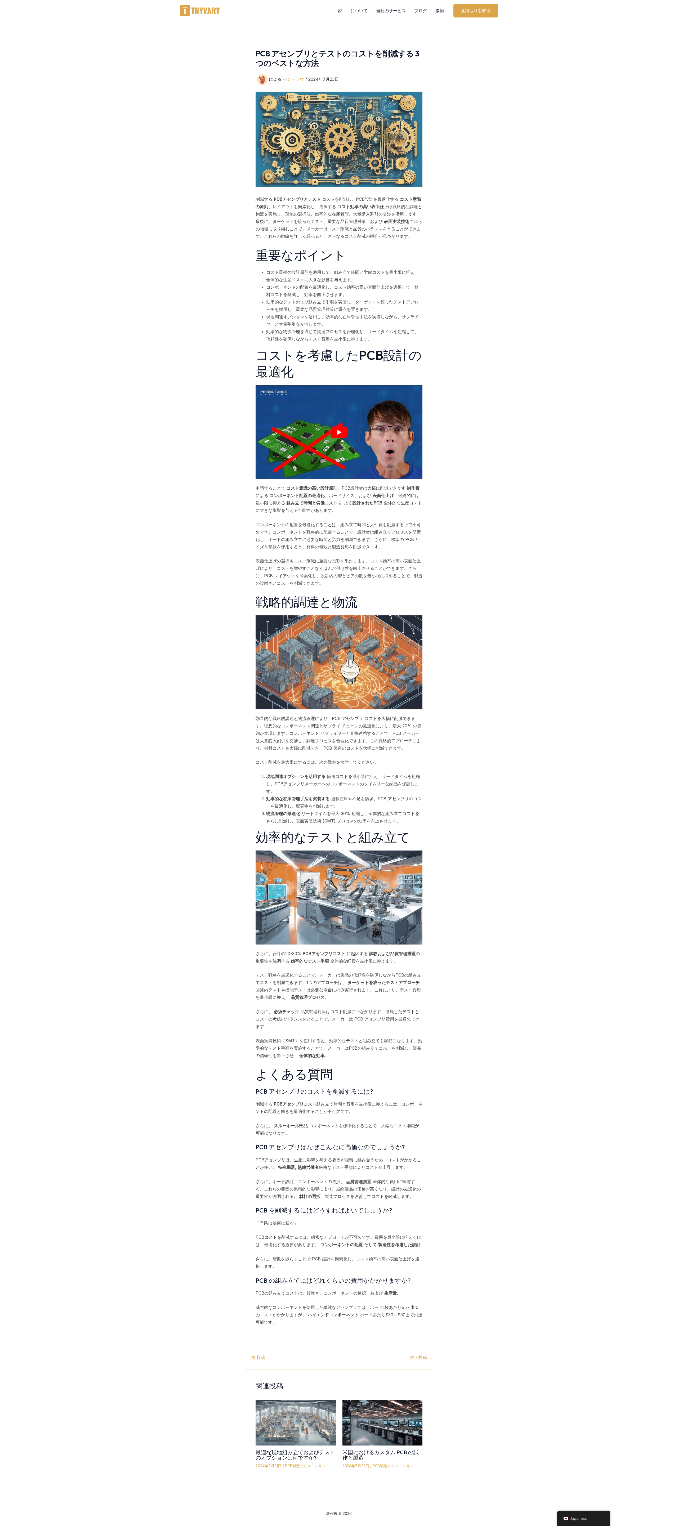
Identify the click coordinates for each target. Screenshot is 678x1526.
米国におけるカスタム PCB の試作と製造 (380, 1455)
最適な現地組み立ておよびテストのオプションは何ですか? (295, 1455)
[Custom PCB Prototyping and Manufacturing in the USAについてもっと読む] (382, 1422)
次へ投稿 (421, 1357)
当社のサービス (391, 10)
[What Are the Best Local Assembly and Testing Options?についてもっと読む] (296, 1422)
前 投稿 (255, 1357)
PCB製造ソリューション (305, 1466)
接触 (439, 10)
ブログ (420, 10)
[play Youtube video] (339, 432)
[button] (475, 10)
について (359, 10)
